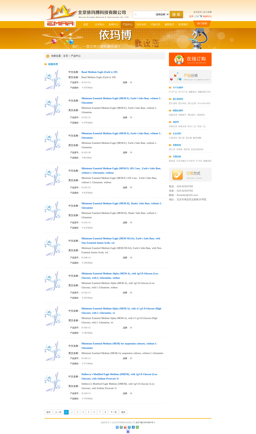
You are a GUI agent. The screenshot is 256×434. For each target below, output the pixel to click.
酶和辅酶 (197, 138)
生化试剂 (177, 133)
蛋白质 (181, 138)
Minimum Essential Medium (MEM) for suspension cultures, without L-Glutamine (122, 353)
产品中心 (128, 24)
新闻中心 (114, 24)
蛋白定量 (192, 103)
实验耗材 (177, 145)
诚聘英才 (169, 24)
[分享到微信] (137, 427)
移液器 (172, 161)
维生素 (189, 138)
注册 (197, 16)
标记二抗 (192, 126)
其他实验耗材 (197, 149)
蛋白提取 (173, 103)
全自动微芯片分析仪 (185, 161)
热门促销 (202, 23)
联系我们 (183, 24)
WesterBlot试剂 (203, 103)
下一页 (113, 412)
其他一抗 (201, 126)
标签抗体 (182, 126)
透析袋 (187, 149)
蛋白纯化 (182, 103)
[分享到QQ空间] (121, 427)
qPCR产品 (182, 92)
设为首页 (197, 12)
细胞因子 (182, 115)
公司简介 (100, 24)
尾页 (123, 412)
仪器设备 (177, 156)
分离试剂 (173, 138)
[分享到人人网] (133, 427)
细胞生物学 (178, 110)
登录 (191, 16)
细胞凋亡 (201, 115)
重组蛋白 (192, 115)
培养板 (179, 149)
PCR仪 (199, 161)
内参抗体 (173, 126)
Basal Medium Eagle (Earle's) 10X (99, 77)
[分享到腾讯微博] (129, 427)
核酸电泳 (192, 92)
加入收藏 (207, 12)
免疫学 (176, 122)
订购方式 (155, 24)
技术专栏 (141, 24)
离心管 (172, 149)
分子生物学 (178, 87)
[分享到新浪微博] (125, 427)
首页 (85, 24)
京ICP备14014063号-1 (145, 422)
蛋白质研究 (178, 99)
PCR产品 (173, 92)
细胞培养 (53, 64)
